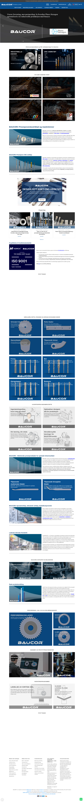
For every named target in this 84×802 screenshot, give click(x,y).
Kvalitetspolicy (47, 793)
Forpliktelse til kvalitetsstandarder (20, 243)
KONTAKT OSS (65, 7)
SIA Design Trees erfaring (39, 768)
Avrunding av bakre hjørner (27, 768)
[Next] (81, 26)
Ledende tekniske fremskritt (18, 532)
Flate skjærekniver (12, 774)
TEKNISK (57, 7)
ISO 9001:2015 (61, 250)
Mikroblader (24, 770)
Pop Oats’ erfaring (38, 771)
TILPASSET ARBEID (48, 7)
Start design (42, 199)
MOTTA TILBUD (18, 7)
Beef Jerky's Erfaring (38, 760)
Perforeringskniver (12, 765)
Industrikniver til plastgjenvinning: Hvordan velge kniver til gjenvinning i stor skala (20, 233)
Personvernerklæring (32, 793)
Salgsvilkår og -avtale (40, 793)
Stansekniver (24, 766)
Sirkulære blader (25, 765)
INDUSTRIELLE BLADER (28, 7)
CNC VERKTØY (39, 7)
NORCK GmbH (28, 789)
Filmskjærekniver (12, 763)
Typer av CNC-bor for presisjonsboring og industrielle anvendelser (42, 233)
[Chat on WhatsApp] (81, 799)
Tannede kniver (25, 762)
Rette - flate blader (25, 760)
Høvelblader (24, 774)
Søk (80, 4)
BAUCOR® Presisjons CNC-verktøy (20, 155)
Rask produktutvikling (16, 584)
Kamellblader (24, 773)
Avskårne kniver (12, 762)
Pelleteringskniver (12, 772)
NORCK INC (29, 791)
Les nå (19, 236)
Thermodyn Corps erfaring (40, 769)
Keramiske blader (25, 771)
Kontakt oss (42, 789)
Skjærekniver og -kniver (13, 769)
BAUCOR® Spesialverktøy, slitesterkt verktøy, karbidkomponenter (30, 505)
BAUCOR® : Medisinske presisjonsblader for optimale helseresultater (31, 456)
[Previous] (3, 26)
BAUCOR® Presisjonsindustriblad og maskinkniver (31, 127)
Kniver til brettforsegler (13, 760)
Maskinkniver (11, 776)
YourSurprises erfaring (39, 763)
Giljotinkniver (11, 771)
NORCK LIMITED (26, 792)
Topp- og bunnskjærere (26, 763)
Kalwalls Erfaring (38, 762)
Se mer (41, 239)
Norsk (76, 4)
